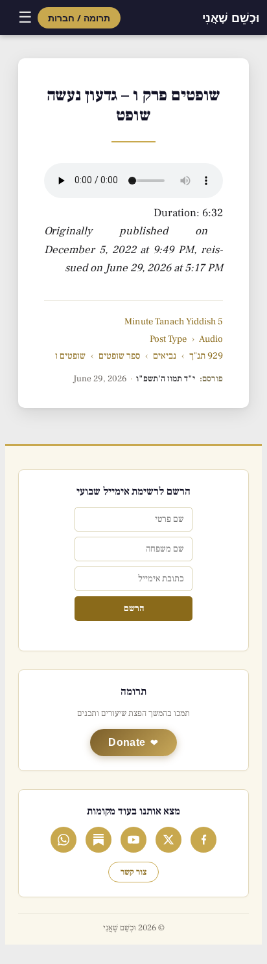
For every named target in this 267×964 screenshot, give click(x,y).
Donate (126, 742)
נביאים (164, 356)
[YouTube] (133, 840)
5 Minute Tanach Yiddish (173, 321)
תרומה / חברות (79, 18)
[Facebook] (203, 840)
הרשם (134, 608)
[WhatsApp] (63, 840)
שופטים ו (70, 356)
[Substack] (98, 840)
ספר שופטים (119, 356)
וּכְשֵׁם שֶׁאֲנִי (230, 17)
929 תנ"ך (206, 356)
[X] (168, 840)
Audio (211, 339)
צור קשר (133, 872)
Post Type (168, 339)
